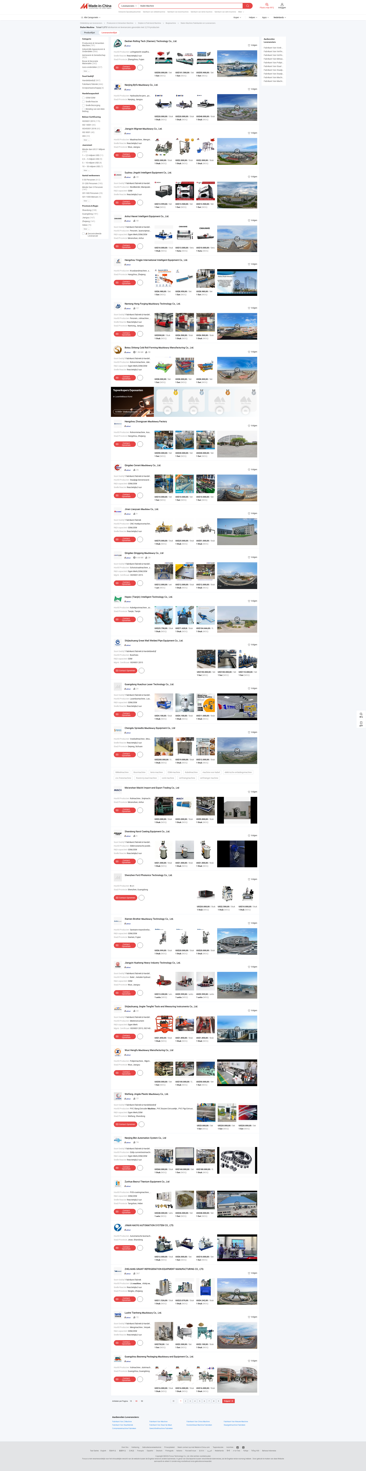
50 (142, 1401)
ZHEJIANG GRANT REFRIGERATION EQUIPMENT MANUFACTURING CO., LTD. (164, 1269)
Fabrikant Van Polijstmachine (277, 62)
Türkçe (245, 1450)
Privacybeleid (169, 1447)
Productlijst (89, 32)
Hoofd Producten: (122, 51)
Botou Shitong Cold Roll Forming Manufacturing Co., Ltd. (159, 347)
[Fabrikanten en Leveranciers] (95, 6)
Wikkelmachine (122, 772)
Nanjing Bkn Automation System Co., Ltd (145, 1137)
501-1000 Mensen (91, 196)
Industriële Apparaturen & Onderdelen (93, 50)
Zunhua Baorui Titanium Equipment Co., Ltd (147, 1181)
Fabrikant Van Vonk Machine (276, 47)
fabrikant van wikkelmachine (154, 12)
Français (140, 1450)
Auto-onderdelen (92, 67)
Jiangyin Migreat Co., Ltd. (143, 128)
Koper (236, 17)
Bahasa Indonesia (269, 1450)
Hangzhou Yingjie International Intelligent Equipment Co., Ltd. (156, 260)
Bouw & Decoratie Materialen (90, 62)
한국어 (201, 1450)
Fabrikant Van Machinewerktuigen (279, 77)
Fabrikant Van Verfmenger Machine (279, 55)
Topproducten (218, 1447)
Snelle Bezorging (92, 105)
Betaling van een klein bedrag (93, 110)
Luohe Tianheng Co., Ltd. (143, 1312)
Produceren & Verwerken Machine (93, 44)
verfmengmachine (187, 778)
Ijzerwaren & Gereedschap (93, 56)
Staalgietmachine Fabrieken (234, 1425)
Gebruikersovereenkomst (151, 1447)
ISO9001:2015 (91, 121)
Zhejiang (88, 221)
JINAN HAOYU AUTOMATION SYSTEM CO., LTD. (149, 1225)
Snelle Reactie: (120, 55)
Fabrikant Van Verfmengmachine (278, 51)
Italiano (179, 1450)
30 (136, 1401)
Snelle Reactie (91, 101)
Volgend (227, 1401)
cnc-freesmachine (123, 778)
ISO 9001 (88, 132)
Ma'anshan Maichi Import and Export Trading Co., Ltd (152, 787)
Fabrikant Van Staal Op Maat (160, 1425)
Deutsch (159, 1450)
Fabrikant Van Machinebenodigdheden (281, 81)
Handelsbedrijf (91, 80)
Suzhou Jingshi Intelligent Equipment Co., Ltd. (148, 172)
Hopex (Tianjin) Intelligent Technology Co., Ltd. (149, 596)
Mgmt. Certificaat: (122, 575)
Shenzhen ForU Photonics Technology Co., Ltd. (148, 875)
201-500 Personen (92, 193)
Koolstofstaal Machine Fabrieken (199, 1425)
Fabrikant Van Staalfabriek (122, 1425)
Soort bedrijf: (119, 183)
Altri (86, 136)
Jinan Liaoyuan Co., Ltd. (142, 509)
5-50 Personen (91, 179)
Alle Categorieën (91, 17)
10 (131, 1401)
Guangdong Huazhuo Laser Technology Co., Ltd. (149, 684)
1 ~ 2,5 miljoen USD (92, 155)
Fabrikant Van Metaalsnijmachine (279, 58)
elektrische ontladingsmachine (238, 772)
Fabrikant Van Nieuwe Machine (236, 1421)
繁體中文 (122, 1450)
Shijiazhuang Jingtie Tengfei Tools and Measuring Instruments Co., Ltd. (161, 1006)
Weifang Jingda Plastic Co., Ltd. (147, 1094)
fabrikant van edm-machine (225, 12)
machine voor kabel (211, 772)
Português (169, 1450)
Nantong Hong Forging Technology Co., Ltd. (153, 303)
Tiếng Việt (255, 1450)
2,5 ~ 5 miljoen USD (92, 159)
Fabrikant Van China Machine (198, 1421)
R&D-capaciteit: (120, 190)
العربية (209, 1450)
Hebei (86, 225)
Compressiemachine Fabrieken (124, 1428)
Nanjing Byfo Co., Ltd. (141, 84)
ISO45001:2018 (91, 128)
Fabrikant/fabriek (92, 84)
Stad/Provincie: (120, 59)
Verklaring (135, 1447)
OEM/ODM (90, 97)
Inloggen (282, 7)
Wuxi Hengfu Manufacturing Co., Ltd (149, 1050)
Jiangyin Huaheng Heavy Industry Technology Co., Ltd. (153, 962)
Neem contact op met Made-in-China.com (194, 1447)
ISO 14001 (89, 124)
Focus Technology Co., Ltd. (179, 1456)
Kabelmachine (191, 772)
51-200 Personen (92, 183)
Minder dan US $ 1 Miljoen (93, 150)
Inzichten (229, 1447)
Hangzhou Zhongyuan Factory (146, 421)
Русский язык (190, 1450)
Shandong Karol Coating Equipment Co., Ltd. (147, 831)
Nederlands (219, 1450)
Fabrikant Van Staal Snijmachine (278, 66)
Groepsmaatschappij (93, 87)
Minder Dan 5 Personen (92, 188)
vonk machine (168, 778)
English (103, 1450)
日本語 (131, 1450)
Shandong (89, 210)
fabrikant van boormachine (177, 12)
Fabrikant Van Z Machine (122, 1421)
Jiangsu (88, 217)
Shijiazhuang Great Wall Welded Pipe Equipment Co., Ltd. (154, 640)
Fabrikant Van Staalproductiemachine (280, 70)
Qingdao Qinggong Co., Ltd (144, 553)
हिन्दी (228, 1450)
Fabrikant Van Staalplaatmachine (279, 73)
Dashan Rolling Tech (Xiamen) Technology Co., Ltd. (151, 41)
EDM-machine (174, 772)
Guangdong (90, 213)
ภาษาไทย (236, 1450)
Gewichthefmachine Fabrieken (161, 1428)
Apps (264, 17)
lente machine (156, 772)
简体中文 (112, 1450)
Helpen (252, 17)
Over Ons (125, 1447)
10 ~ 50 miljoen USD (92, 166)
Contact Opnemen (126, 67)
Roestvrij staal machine (146, 778)
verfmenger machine (209, 778)
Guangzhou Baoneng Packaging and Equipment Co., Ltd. (159, 1356)
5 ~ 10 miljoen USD (92, 162)
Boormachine (139, 772)
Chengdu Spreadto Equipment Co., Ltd (150, 728)
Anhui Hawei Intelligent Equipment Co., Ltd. (147, 216)
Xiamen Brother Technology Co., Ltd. (149, 918)
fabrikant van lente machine (201, 12)
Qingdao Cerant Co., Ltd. (143, 465)
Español (150, 1450)
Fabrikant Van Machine (158, 1421)
